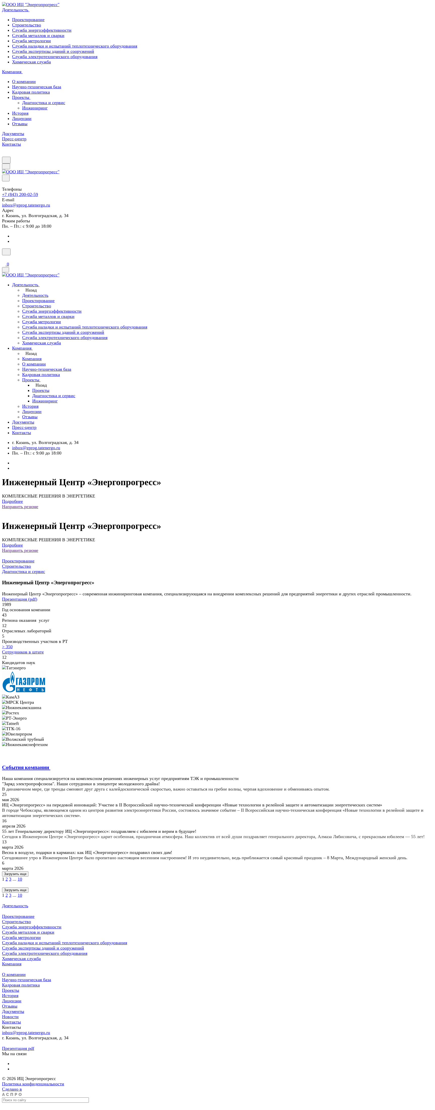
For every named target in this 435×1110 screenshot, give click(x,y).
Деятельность (15, 905)
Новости (10, 1016)
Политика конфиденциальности (33, 1083)
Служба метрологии (31, 40)
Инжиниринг (35, 107)
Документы (13, 1011)
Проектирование (28, 19)
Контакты (11, 1021)
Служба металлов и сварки (38, 35)
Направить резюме (20, 506)
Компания (11, 963)
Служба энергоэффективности (41, 30)
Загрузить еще (15, 874)
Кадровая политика (31, 92)
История (20, 113)
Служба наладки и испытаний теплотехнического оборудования (74, 46)
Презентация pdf (18, 1048)
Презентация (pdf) (19, 599)
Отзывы (19, 123)
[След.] (3, 884)
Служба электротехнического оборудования (54, 56)
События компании (26, 767)
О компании (24, 81)
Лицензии (21, 118)
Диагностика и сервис (43, 102)
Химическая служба (31, 61)
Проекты (21, 97)
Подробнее (12, 501)
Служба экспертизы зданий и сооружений (53, 51)
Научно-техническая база (36, 86)
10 (20, 879)
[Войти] (4, 258)
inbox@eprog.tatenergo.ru (26, 205)
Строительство (26, 24)
